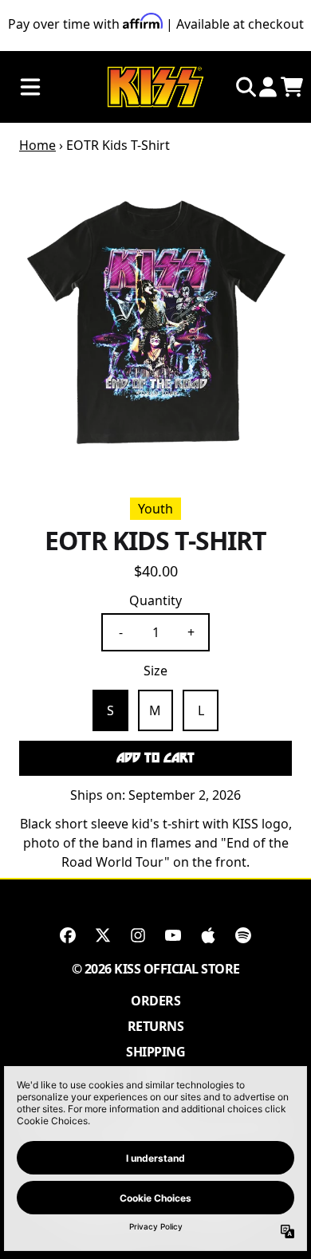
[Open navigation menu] (30, 87)
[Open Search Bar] (245, 87)
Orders (155, 1000)
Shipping (155, 1051)
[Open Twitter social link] (102, 935)
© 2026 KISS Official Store (156, 969)
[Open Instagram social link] (138, 935)
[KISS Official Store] (155, 87)
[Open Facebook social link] (67, 935)
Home (37, 145)
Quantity (155, 600)
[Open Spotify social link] (243, 935)
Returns (156, 1026)
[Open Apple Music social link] (208, 935)
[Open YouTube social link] (173, 935)
